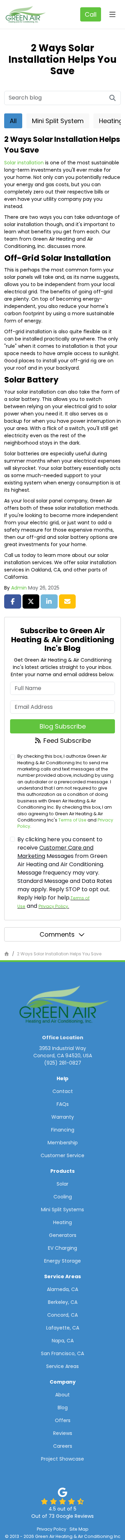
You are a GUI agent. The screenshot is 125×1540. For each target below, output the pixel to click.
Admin (19, 587)
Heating (62, 1222)
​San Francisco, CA (62, 1353)
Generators (62, 1235)
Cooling (62, 1196)
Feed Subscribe (66, 740)
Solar (62, 1183)
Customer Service (62, 1155)
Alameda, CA (62, 1289)
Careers (62, 1446)
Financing (62, 1129)
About (62, 1394)
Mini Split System (58, 121)
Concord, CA (62, 1314)
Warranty (62, 1116)
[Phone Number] (90, 14)
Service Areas (62, 1366)
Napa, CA (63, 1340)
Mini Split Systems (62, 1209)
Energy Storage (62, 1260)
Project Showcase (62, 1458)
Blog (63, 1407)
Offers (62, 1420)
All (13, 121)
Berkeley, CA (62, 1302)
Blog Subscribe (63, 726)
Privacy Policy (53, 906)
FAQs (63, 1104)
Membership (63, 1142)
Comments (57, 934)
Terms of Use (72, 820)
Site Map (79, 1529)
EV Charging (62, 1248)
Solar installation (24, 162)
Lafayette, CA (62, 1327)
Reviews (62, 1433)
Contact (62, 1091)
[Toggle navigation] (112, 14)
